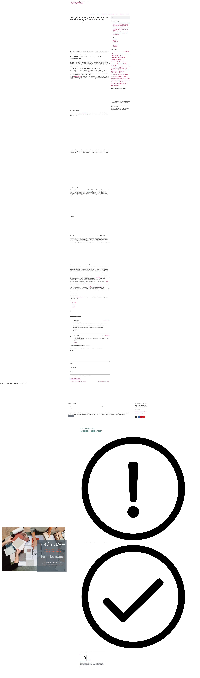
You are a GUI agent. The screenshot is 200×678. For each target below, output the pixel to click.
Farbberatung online (117, 55)
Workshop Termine (80, 297)
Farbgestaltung (116, 59)
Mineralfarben (115, 68)
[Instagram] (136, 417)
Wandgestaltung (121, 76)
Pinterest (75, 273)
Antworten (75, 342)
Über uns (122, 14)
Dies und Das (115, 41)
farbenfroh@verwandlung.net (140, 411)
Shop (98, 14)
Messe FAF (90, 191)
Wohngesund (113, 81)
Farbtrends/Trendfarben (119, 62)
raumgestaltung (122, 71)
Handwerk (92, 14)
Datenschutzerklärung (87, 662)
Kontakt (127, 14)
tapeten (118, 72)
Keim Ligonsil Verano (87, 71)
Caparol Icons (98, 277)
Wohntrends (115, 83)
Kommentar (72, 350)
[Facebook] (139, 417)
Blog (116, 14)
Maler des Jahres (126, 65)
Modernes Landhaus (116, 69)
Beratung (95, 270)
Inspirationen (111, 14)
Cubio (85, 282)
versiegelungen (120, 74)
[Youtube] (144, 417)
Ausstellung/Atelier (115, 51)
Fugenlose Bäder (122, 64)
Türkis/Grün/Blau (114, 74)
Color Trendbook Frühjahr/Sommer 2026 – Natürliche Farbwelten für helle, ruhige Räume (121, 29)
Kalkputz (114, 66)
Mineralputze (115, 45)
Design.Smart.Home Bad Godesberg (95, 286)
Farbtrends (115, 42)
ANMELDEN (86, 660)
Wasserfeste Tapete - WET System (121, 80)
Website (71, 371)
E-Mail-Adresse (73, 367)
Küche (122, 65)
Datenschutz (142, 413)
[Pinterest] (141, 417)
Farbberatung (103, 14)
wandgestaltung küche (114, 78)
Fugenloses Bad (116, 44)
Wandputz (119, 78)
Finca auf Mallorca (77, 76)
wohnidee (118, 81)
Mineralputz (123, 68)
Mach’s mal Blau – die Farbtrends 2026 (120, 31)
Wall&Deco (125, 74)
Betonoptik (115, 40)
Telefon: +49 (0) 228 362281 (140, 403)
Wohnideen (115, 46)
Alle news (115, 39)
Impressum (137, 413)
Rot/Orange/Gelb (114, 72)
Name (71, 363)
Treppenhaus (121, 72)
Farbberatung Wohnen (118, 57)
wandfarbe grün (113, 76)
